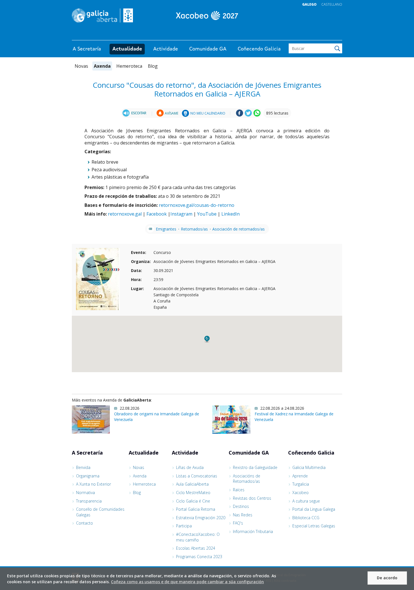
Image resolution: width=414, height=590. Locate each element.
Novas (81, 66)
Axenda (102, 66)
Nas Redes (242, 514)
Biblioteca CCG (305, 517)
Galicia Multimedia (309, 467)
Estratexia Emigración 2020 (200, 517)
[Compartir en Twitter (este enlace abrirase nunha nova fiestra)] (248, 115)
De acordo (387, 577)
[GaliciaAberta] (316, 34)
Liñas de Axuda (190, 467)
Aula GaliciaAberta (192, 484)
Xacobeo (300, 492)
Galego (309, 4)
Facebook (156, 214)
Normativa (85, 492)
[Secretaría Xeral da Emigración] (207, 15)
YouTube (207, 214)
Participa (184, 525)
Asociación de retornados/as (238, 229)
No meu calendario (207, 113)
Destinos (241, 506)
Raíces (238, 489)
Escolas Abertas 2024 (195, 548)
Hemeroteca (129, 66)
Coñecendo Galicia (259, 49)
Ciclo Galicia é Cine (193, 501)
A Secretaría (87, 49)
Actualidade (127, 49)
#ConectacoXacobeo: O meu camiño (198, 537)
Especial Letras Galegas (313, 525)
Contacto (84, 523)
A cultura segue (306, 501)
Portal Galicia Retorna (195, 509)
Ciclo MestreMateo (193, 492)
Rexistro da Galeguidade (255, 467)
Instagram (181, 214)
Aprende (300, 476)
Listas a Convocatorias (196, 476)
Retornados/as (194, 229)
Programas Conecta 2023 (199, 556)
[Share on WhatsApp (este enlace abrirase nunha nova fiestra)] (257, 115)
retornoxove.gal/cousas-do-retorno (196, 205)
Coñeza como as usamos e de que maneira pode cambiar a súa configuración (187, 581)
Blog (153, 66)
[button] (207, 339)
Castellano (331, 4)
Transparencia (89, 501)
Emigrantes (166, 229)
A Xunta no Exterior (93, 484)
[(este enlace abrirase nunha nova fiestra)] (135, 113)
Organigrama (87, 476)
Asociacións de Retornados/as (246, 478)
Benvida (83, 467)
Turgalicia (300, 484)
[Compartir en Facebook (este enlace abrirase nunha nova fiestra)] (239, 115)
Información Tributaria (253, 531)
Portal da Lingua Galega (313, 509)
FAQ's (238, 523)
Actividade (165, 49)
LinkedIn (230, 214)
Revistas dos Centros (252, 498)
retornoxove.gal (125, 214)
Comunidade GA (207, 49)
